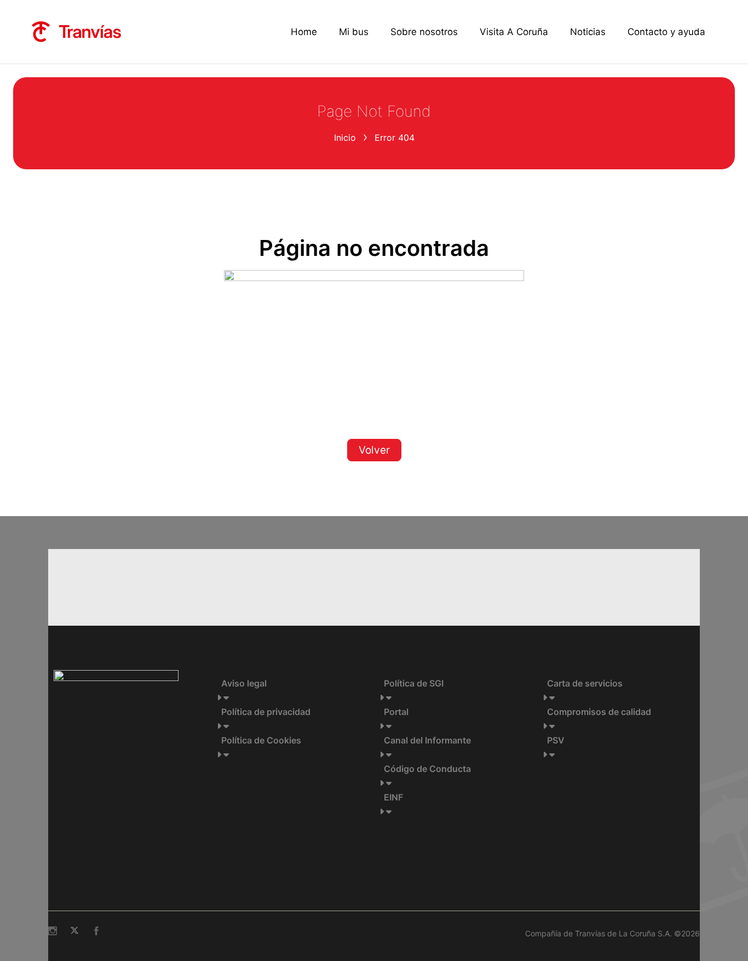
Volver (374, 450)
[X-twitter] (74, 930)
